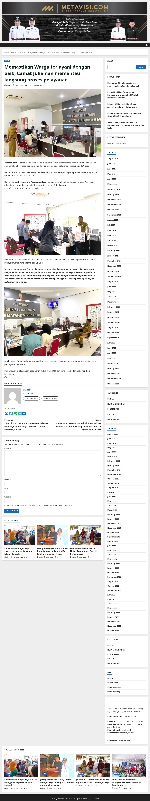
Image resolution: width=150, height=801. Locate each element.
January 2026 (113, 194)
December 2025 (114, 199)
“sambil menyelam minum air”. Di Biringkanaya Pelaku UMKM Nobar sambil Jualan (125, 125)
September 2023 (114, 322)
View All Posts (50, 398)
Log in (110, 678)
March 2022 (112, 358)
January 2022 (113, 368)
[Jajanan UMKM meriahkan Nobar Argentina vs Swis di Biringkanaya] (85, 535)
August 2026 (112, 158)
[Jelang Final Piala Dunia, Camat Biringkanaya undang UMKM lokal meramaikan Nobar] (52, 535)
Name (7, 479)
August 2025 (112, 220)
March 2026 (112, 184)
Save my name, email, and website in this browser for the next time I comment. (39, 505)
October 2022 (113, 332)
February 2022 (113, 363)
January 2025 (113, 256)
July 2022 (111, 343)
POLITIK (110, 414)
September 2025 (114, 215)
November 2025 (114, 204)
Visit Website (31, 398)
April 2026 (111, 179)
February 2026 (113, 189)
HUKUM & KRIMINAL (116, 404)
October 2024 (113, 271)
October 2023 (113, 317)
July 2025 (111, 225)
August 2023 (112, 327)
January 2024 (113, 312)
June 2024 (111, 286)
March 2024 (112, 302)
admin (8, 85)
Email (7, 488)
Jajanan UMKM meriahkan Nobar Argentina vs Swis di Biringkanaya (83, 551)
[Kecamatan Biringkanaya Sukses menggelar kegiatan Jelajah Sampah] (19, 535)
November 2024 (114, 266)
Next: (78, 425)
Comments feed (114, 687)
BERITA (7, 61)
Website (7, 497)
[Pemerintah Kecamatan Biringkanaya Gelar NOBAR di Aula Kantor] (129, 765)
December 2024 (114, 261)
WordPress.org (113, 691)
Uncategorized (113, 419)
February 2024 (113, 307)
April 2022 (111, 353)
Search (110, 61)
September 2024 (114, 276)
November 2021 (114, 378)
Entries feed (112, 682)
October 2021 (113, 384)
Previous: (26, 425)
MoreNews (83, 798)
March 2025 (112, 245)
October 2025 (113, 209)
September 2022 (114, 337)
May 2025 (111, 235)
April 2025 (111, 240)
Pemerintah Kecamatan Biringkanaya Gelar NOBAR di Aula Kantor (126, 782)
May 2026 (111, 174)
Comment (9, 448)
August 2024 (112, 281)
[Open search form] (147, 45)
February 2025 (113, 250)
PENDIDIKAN (113, 409)
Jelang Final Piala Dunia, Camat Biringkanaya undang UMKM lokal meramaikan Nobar (52, 551)
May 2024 (111, 291)
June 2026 (111, 169)
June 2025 (111, 230)
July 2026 (111, 163)
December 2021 (114, 373)
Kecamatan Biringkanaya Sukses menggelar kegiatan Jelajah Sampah (18, 551)
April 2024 (111, 296)
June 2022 (111, 348)
